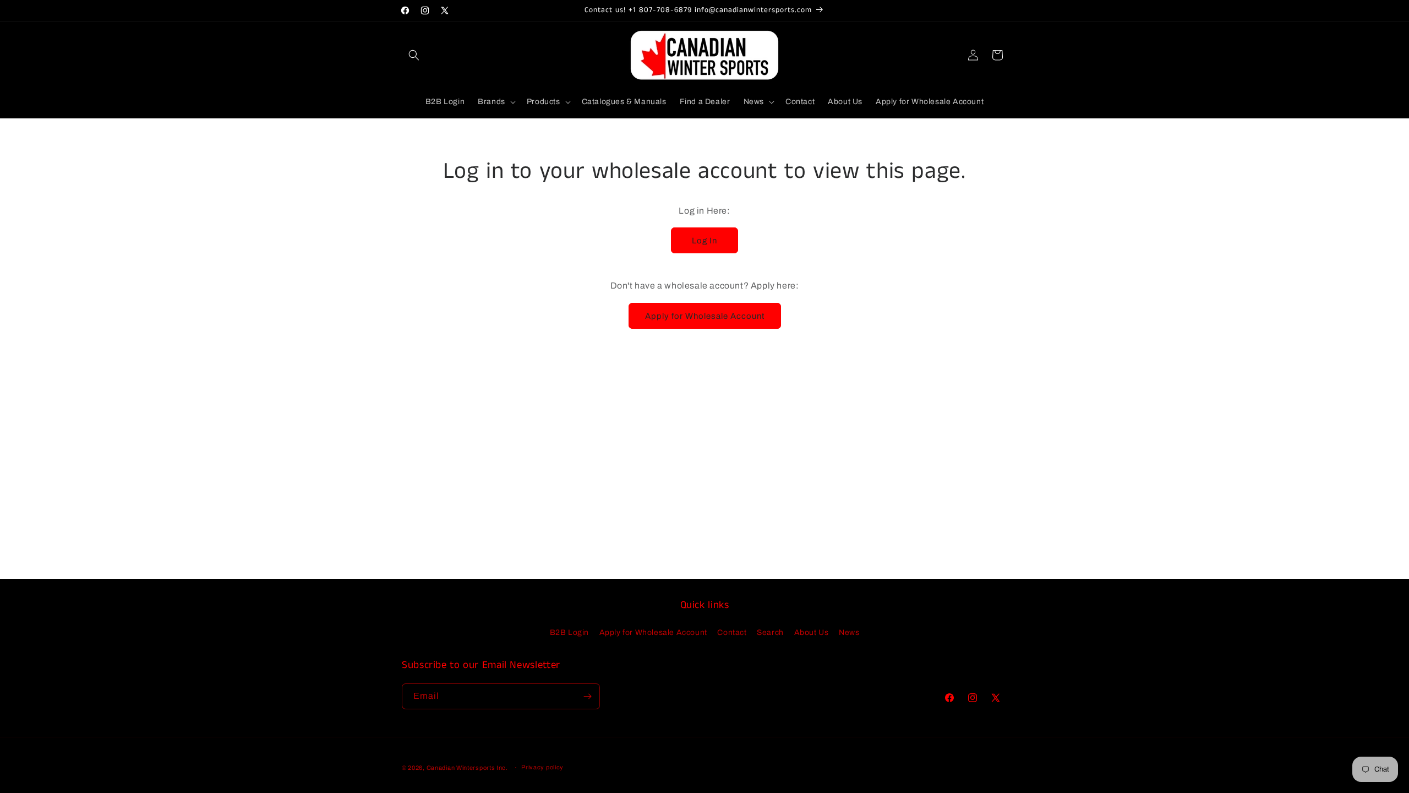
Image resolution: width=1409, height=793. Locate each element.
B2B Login (569, 632)
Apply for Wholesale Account (704, 316)
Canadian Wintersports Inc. (467, 767)
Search (770, 632)
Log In (704, 240)
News (849, 632)
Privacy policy (542, 767)
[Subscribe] (587, 696)
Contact (731, 632)
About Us (811, 632)
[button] (414, 55)
